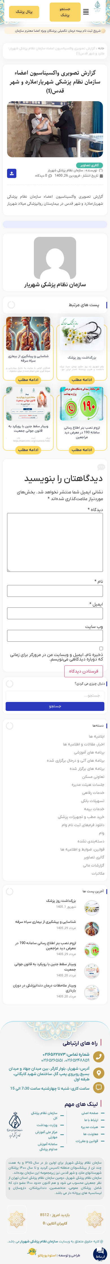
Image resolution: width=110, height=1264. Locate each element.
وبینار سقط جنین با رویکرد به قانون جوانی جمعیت (28, 428)
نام (98, 581)
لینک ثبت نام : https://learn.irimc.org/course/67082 (28, 439)
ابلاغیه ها (96, 736)
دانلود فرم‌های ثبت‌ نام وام (83, 825)
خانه (101, 48)
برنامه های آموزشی (89, 752)
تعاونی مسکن (93, 777)
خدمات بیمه (94, 809)
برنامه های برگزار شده (87, 768)
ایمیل (96, 604)
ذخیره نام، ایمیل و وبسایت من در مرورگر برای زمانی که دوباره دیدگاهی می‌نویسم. (56, 657)
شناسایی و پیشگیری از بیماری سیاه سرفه (28, 358)
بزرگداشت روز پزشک (82, 357)
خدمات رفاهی (93, 793)
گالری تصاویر (89, 165)
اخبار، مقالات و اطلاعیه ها (83, 744)
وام (101, 833)
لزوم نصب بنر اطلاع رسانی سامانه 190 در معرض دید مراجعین (82, 433)
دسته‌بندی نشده (91, 841)
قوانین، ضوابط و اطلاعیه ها (82, 849)
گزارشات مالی (93, 865)
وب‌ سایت (94, 627)
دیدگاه (95, 510)
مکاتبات (98, 873)
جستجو (55, 706)
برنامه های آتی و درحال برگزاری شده (75, 760)
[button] (86, 12)
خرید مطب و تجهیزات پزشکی (81, 817)
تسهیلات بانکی (92, 801)
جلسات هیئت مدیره (88, 784)
